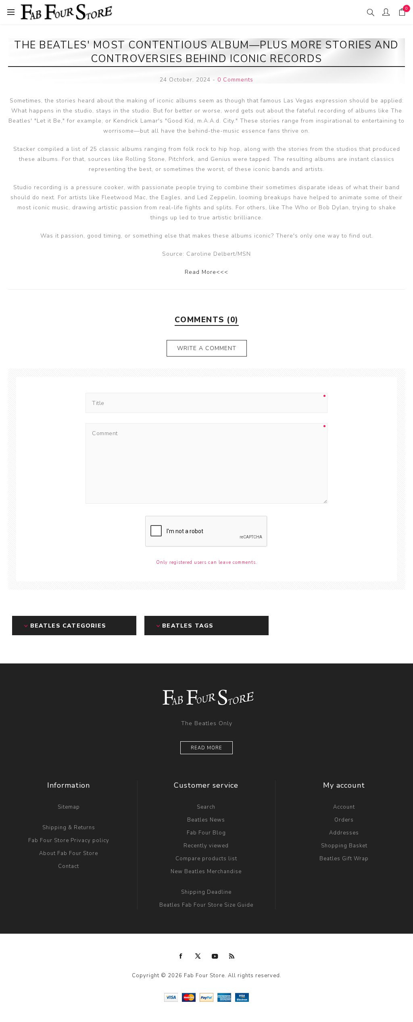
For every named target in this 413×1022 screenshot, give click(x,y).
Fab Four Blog (206, 832)
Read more (206, 748)
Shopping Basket (344, 845)
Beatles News (206, 820)
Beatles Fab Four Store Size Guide (206, 905)
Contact (68, 866)
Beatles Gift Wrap (344, 858)
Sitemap (69, 807)
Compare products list (206, 858)
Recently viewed (206, 845)
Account (344, 807)
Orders (344, 820)
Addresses (344, 832)
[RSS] (231, 956)
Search (206, 807)
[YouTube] (215, 956)
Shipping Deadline (206, 892)
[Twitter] (198, 956)
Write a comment (206, 348)
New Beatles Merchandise (206, 871)
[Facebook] (181, 956)
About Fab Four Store (68, 853)
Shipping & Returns (68, 827)
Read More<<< (206, 272)
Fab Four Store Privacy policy (68, 840)
